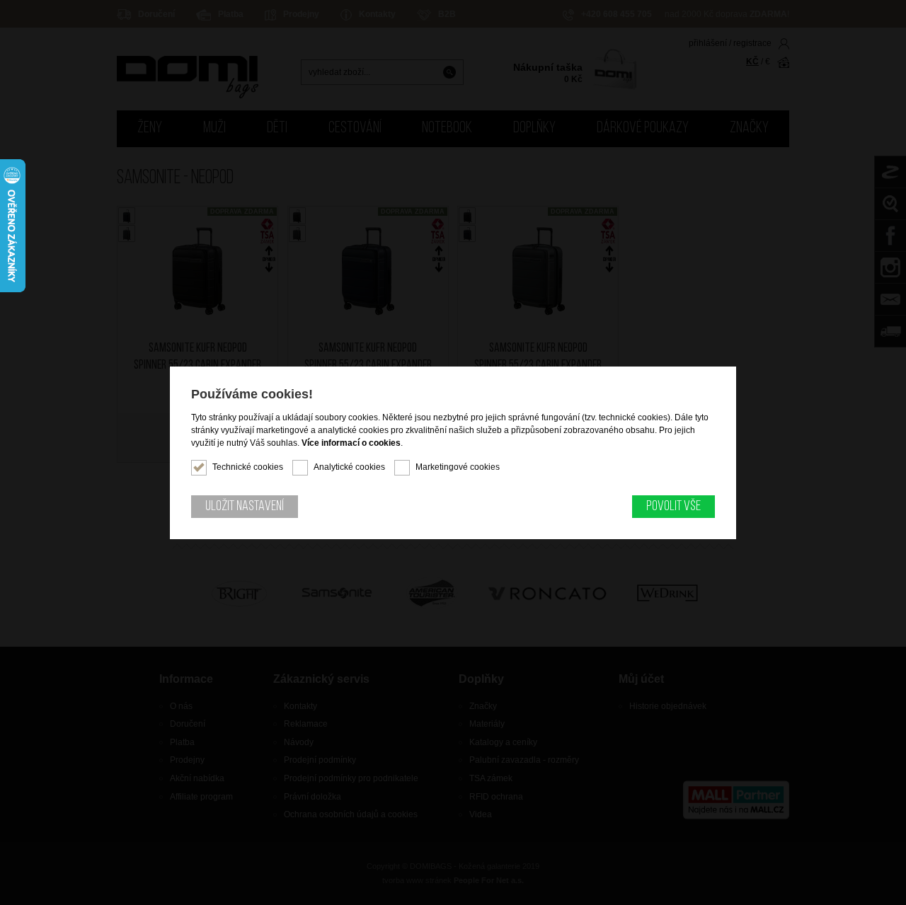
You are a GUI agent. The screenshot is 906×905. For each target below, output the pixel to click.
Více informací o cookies (351, 443)
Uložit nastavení (244, 507)
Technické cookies (247, 467)
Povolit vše (673, 507)
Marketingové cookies (457, 467)
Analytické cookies (349, 467)
